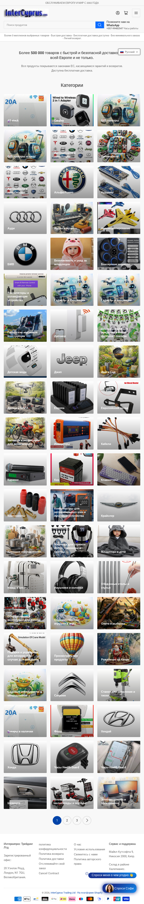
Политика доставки (51, 859)
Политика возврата (51, 854)
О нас (77, 844)
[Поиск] (100, 25)
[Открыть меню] (136, 13)
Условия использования (89, 849)
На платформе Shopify (89, 892)
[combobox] (54, 25)
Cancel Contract (49, 873)
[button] (129, 52)
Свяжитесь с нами (86, 854)
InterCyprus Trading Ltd (63, 892)
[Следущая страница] (87, 820)
